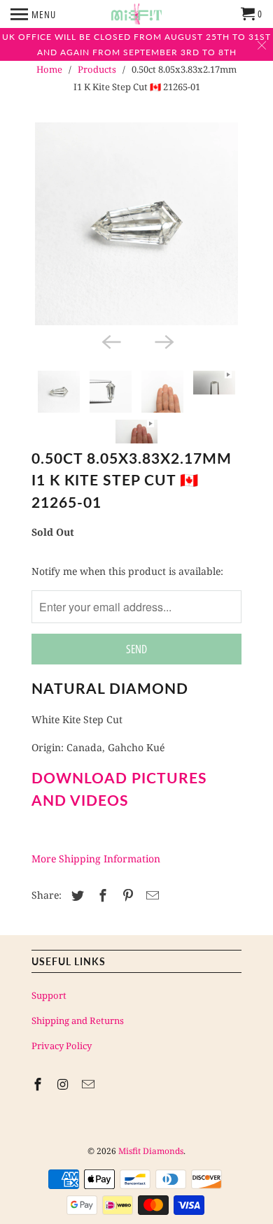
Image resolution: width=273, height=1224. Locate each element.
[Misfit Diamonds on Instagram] (64, 1084)
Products (97, 69)
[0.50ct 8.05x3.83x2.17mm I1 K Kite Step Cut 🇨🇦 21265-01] (136, 223)
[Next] (163, 340)
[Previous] (109, 340)
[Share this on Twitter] (75, 895)
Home (49, 69)
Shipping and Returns (77, 1020)
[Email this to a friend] (150, 895)
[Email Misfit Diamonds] (89, 1084)
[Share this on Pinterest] (126, 895)
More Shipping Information (95, 858)
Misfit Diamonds (150, 1151)
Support (48, 995)
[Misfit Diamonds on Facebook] (39, 1084)
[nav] (33, 14)
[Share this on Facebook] (101, 895)
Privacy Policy (61, 1045)
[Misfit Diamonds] (136, 14)
